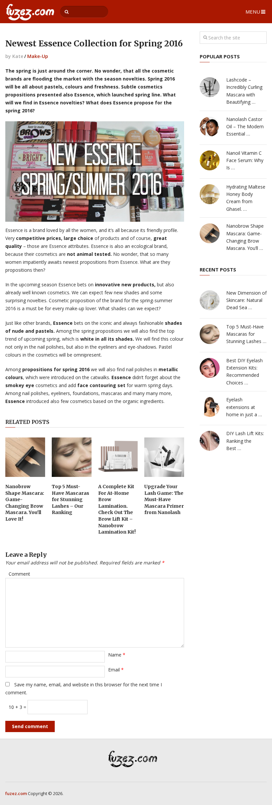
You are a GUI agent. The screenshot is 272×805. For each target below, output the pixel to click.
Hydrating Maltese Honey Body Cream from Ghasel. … (245, 198)
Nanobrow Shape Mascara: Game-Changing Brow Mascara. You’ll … (245, 237)
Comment (19, 574)
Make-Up (37, 56)
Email (116, 669)
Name (116, 655)
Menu (252, 11)
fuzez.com (16, 793)
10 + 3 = (18, 707)
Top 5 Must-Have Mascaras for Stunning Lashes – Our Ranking (70, 499)
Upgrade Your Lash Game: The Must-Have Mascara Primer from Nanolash (164, 499)
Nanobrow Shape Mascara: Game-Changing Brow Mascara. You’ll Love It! (24, 503)
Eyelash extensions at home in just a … (244, 407)
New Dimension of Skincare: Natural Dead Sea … (246, 300)
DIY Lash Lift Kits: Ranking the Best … (245, 440)
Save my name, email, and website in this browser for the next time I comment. (83, 688)
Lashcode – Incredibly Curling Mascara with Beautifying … (244, 91)
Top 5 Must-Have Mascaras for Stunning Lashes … (246, 334)
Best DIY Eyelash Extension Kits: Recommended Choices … (244, 371)
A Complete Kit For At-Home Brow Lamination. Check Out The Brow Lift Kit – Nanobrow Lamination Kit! (117, 509)
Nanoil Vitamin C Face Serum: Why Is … (244, 160)
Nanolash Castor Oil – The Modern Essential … (245, 126)
